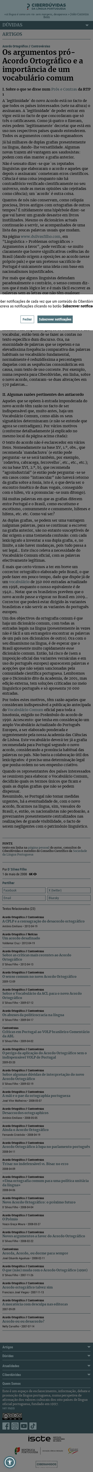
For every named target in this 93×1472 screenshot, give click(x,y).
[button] (10, 1462)
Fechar (27, 319)
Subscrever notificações (55, 319)
